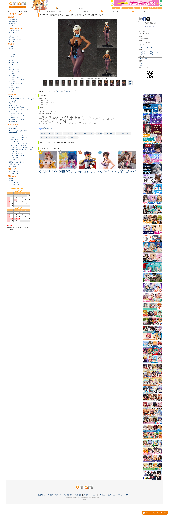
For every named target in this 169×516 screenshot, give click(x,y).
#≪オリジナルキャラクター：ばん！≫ (53, 137)
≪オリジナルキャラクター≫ (148, 54)
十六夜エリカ (143, 58)
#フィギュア (68, 133)
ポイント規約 (102, 495)
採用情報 (86, 495)
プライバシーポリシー (124, 495)
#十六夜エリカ (72, 137)
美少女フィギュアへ (17, 14)
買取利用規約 (112, 495)
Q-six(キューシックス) (146, 47)
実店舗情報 (78, 495)
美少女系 (59, 91)
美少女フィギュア (16, 28)
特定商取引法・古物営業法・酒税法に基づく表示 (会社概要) (55, 495)
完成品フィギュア (70, 91)
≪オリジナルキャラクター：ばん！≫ (150, 52)
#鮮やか (99, 133)
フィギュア (51, 91)
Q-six (141, 65)
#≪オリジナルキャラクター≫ (84, 133)
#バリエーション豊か (123, 133)
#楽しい (58, 133)
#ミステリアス (109, 133)
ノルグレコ (143, 63)
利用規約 (93, 495)
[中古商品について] (88, 128)
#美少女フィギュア (47, 133)
